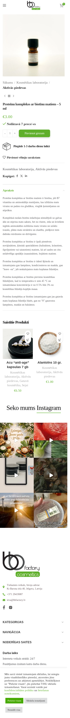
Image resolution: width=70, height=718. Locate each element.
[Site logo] (33, 5)
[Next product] (13, 96)
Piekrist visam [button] (14, 700)
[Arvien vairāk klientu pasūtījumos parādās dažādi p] (51, 510)
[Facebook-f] (4, 607)
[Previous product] (5, 96)
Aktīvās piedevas (14, 88)
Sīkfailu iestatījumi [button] (35, 700)
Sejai (25, 385)
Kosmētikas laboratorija (32, 82)
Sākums (8, 82)
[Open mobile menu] (4, 5)
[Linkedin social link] (26, 176)
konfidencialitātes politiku (19, 690)
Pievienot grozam (34, 133)
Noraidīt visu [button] (14, 709)
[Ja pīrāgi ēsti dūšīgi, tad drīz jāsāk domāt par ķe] (51, 440)
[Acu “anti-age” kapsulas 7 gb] (18, 344)
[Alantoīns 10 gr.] (50, 344)
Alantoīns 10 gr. (50, 362)
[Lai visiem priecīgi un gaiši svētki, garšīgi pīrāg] (51, 475)
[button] (28, 340)
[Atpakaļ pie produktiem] (9, 96)
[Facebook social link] (17, 176)
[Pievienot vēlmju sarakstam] (28, 334)
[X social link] (21, 176)
